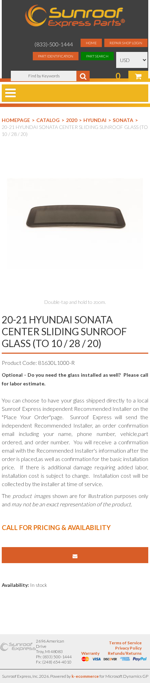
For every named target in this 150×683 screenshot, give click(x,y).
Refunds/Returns (125, 653)
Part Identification (55, 56)
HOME (91, 43)
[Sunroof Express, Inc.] (75, 16)
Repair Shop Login (126, 43)
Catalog (48, 120)
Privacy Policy (128, 648)
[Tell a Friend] (75, 555)
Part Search (97, 56)
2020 (71, 120)
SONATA (123, 120)
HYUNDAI (94, 120)
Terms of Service (125, 642)
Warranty (90, 653)
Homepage (16, 120)
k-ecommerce (85, 676)
